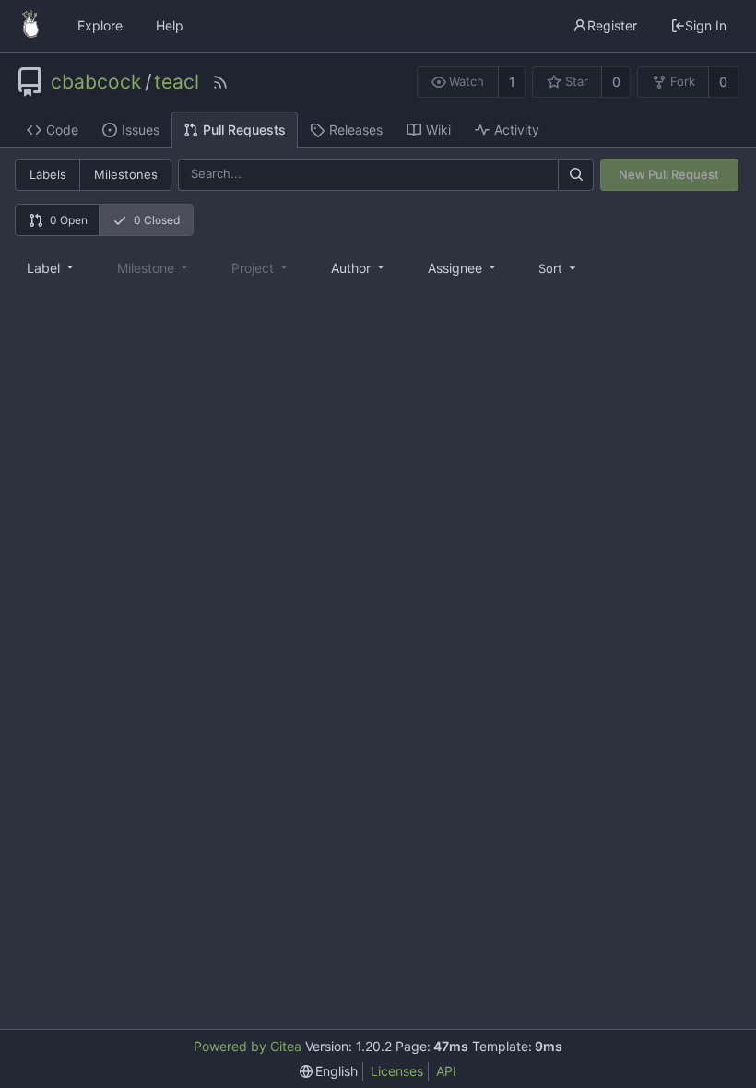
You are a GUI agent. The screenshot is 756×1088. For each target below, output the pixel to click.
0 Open (69, 220)
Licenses (397, 1071)
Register (612, 25)
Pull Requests (244, 129)
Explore (100, 25)
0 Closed (157, 220)
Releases (356, 129)
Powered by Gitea (247, 1046)
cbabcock (96, 82)
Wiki (438, 129)
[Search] (575, 175)
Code (62, 129)
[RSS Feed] (220, 82)
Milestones (126, 174)
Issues (140, 129)
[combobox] (52, 267)
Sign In (705, 25)
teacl (176, 82)
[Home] (30, 25)
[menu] (558, 268)
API (446, 1071)
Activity (516, 129)
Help (169, 25)
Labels (48, 174)
